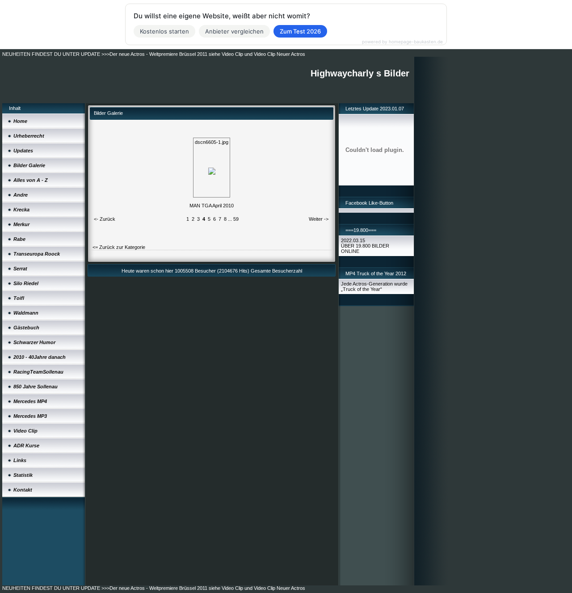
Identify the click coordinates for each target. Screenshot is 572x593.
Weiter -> (318, 219)
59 (236, 219)
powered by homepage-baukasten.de (402, 41)
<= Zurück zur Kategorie (119, 247)
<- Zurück (104, 219)
